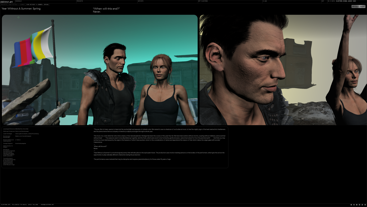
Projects (80, 1)
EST (323, 1)
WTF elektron (203, 1)
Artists (140, 1)
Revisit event (358, 6)
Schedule (19, 1)
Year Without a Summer (17, 4)
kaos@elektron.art (47, 204)
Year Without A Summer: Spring (37, 4)
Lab (265, 1)
